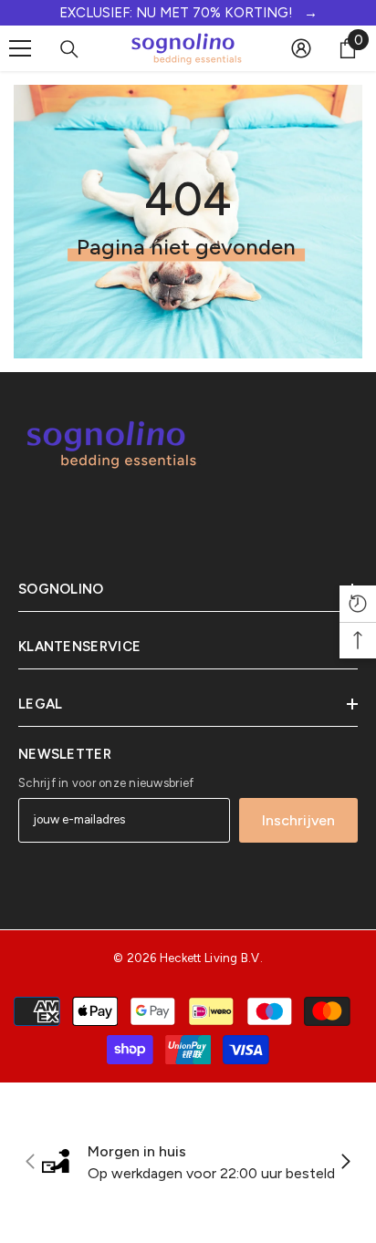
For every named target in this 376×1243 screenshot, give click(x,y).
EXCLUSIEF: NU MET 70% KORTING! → (188, 13)
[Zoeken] (69, 49)
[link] (188, 1162)
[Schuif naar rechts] (345, 1163)
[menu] (20, 48)
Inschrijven (298, 820)
